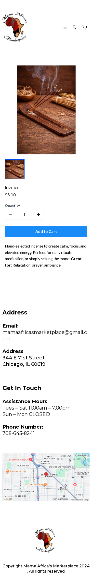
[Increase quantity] (38, 214)
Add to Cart (46, 231)
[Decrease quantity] (11, 214)
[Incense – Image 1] (15, 169)
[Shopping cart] (84, 27)
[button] (65, 27)
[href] (46, 477)
